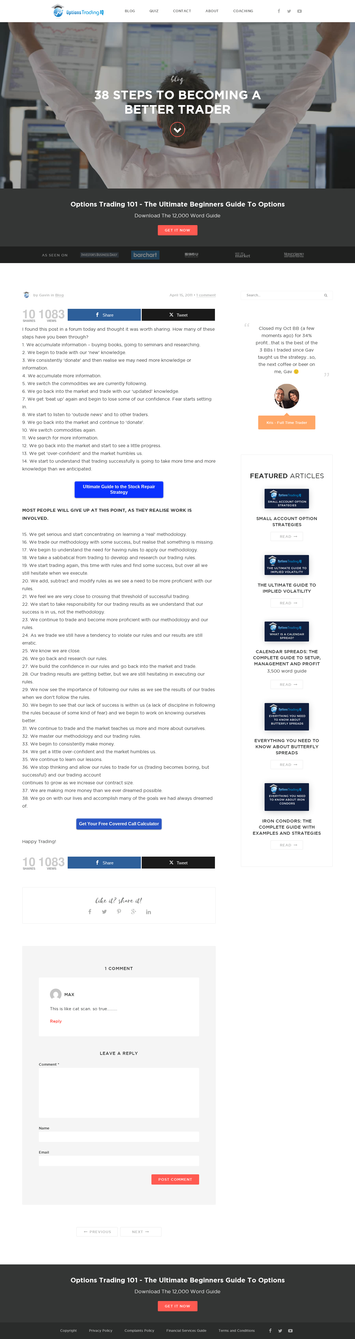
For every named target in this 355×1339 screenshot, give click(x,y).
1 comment (206, 295)
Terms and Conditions (237, 1330)
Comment (49, 1064)
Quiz (154, 11)
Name (44, 1128)
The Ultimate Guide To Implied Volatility (287, 588)
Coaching (243, 11)
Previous (99, 1232)
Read (286, 536)
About (212, 11)
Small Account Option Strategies (286, 521)
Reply (56, 1021)
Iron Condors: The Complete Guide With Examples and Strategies (287, 827)
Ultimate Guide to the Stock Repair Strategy (119, 489)
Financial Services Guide (186, 1330)
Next (138, 1232)
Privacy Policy (100, 1330)
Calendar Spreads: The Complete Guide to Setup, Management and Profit (287, 657)
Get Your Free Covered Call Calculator (119, 823)
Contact (182, 11)
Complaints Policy (139, 1330)
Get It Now (178, 230)
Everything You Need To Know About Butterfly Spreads (286, 746)
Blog (130, 11)
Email (44, 1152)
